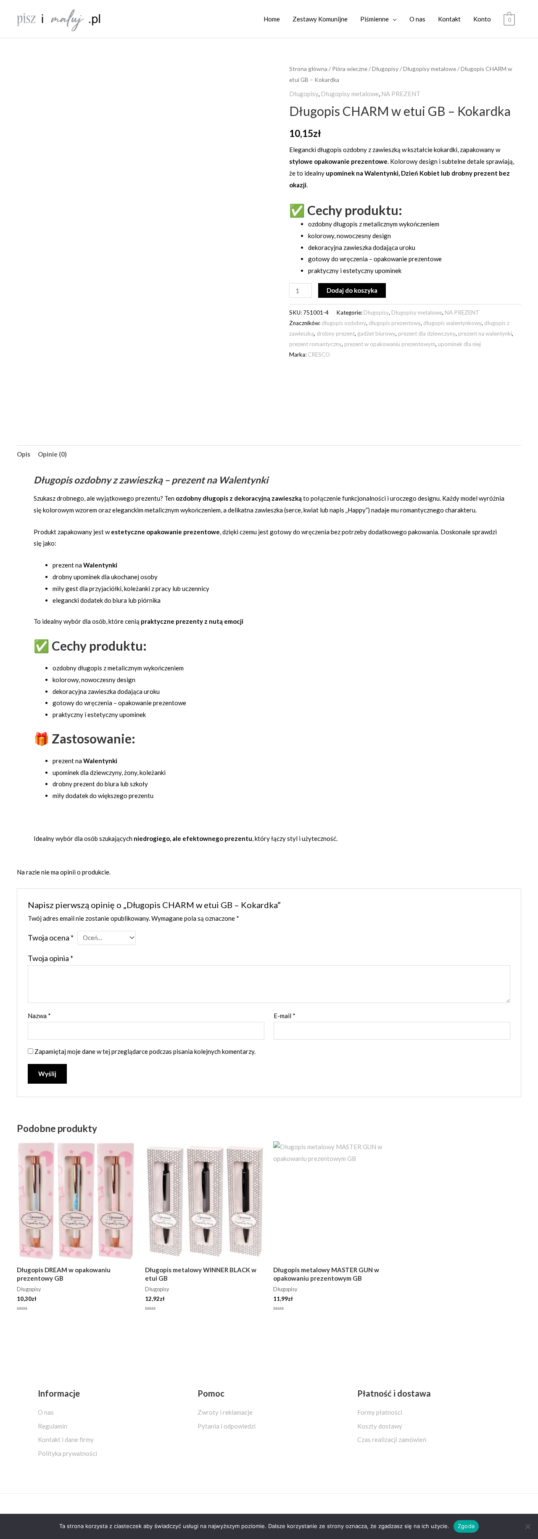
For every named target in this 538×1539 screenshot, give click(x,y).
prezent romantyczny (315, 344)
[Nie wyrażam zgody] (527, 1526)
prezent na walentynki (485, 333)
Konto (482, 19)
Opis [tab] (23, 454)
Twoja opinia (50, 958)
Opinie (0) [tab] (52, 454)
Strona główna (308, 68)
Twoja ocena (51, 937)
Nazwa (39, 1015)
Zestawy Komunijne (320, 19)
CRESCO (319, 354)
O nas (417, 19)
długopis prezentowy (395, 323)
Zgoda (466, 1526)
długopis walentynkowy (452, 323)
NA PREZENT (400, 93)
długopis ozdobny (344, 323)
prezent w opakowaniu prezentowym (389, 344)
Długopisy (385, 68)
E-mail (284, 1015)
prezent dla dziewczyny (427, 333)
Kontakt (449, 19)
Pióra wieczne (349, 68)
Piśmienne (374, 19)
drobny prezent (335, 333)
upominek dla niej (459, 344)
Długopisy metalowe (429, 68)
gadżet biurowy (376, 333)
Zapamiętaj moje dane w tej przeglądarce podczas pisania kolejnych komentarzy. (145, 1051)
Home (272, 19)
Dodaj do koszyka (352, 290)
